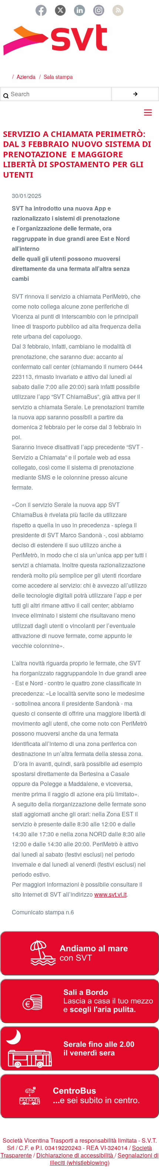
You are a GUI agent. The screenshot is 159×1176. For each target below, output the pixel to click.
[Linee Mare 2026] (79, 953)
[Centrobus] (79, 1096)
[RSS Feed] (118, 10)
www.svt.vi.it (110, 894)
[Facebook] (41, 10)
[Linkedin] (79, 10)
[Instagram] (98, 10)
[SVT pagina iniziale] (79, 40)
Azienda (26, 76)
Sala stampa (58, 76)
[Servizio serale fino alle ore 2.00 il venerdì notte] (79, 1048)
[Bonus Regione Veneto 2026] (79, 1001)
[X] (60, 10)
